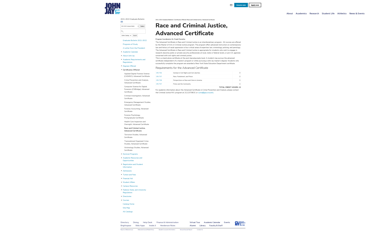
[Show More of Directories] (121, 196)
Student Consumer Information (167, 229)
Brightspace (126, 225)
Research (314, 13)
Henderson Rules (167, 225)
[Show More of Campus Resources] (121, 186)
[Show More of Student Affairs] (121, 182)
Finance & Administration (168, 222)
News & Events (357, 13)
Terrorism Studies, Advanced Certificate (135, 135)
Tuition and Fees (129, 175)
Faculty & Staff (216, 225)
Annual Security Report (186, 229)
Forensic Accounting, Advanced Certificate (136, 110)
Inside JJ (152, 225)
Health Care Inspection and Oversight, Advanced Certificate (136, 122)
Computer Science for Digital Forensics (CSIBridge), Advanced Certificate (136, 89)
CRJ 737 (159, 76)
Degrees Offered (129, 66)
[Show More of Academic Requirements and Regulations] (121, 59)
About (290, 13)
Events (227, 222)
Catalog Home (128, 204)
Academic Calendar (130, 52)
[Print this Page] (122, 22)
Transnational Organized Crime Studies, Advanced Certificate (136, 142)
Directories (127, 196)
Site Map (126, 208)
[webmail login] (231, 5)
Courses (126, 200)
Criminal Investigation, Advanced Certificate (137, 97)
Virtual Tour (195, 222)
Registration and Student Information (133, 165)
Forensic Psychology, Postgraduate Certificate (134, 116)
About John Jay (129, 56)
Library (202, 225)
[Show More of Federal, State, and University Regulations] (121, 190)
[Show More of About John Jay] (121, 56)
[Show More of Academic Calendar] (121, 52)
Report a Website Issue (127, 229)
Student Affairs (129, 182)
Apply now (255, 5)
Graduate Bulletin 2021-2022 (135, 40)
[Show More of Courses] (121, 200)
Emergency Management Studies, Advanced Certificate (137, 103)
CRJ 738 (159, 80)
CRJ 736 (159, 73)
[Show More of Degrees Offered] (121, 66)
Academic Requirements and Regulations (134, 60)
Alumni (193, 225)
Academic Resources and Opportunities (132, 159)
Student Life (328, 13)
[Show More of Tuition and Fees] (121, 175)
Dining (136, 222)
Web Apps (140, 225)
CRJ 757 (159, 84)
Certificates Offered (131, 70)
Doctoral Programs (130, 154)
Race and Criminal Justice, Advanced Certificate (134, 129)
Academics (301, 13)
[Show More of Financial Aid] (121, 178)
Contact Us (200, 229)
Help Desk (147, 222)
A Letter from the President (134, 48)
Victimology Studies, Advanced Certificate (136, 148)
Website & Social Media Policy (146, 229)
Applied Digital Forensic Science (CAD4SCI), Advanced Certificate (137, 75)
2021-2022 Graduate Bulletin (164, 20)
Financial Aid (128, 178)
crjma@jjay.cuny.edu (206, 92)
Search (135, 35)
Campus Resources (130, 186)
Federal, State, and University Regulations (134, 191)
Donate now (241, 5)
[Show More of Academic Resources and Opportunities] (121, 158)
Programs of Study (130, 44)
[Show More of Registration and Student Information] (121, 164)
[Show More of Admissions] (121, 171)
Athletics (342, 13)
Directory (125, 222)
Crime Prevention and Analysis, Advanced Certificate (136, 81)
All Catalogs (128, 211)
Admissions (127, 171)
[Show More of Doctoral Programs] (121, 154)
